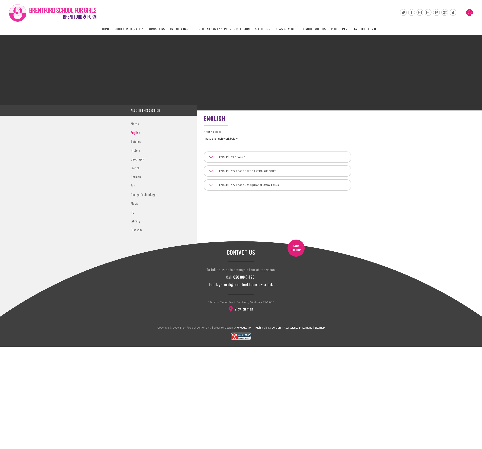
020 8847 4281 (244, 277)
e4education (244, 327)
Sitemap (320, 327)
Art (133, 185)
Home (207, 131)
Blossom (136, 230)
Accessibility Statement (298, 327)
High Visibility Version (268, 327)
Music (134, 203)
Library (135, 221)
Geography (138, 159)
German (136, 176)
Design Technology (143, 194)
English (135, 132)
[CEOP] (241, 339)
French (135, 168)
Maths (135, 123)
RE (132, 212)
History (135, 150)
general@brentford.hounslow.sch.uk (246, 284)
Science (136, 141)
